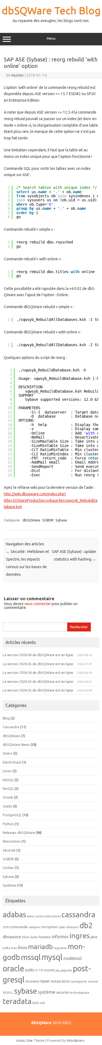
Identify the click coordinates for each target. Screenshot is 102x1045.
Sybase (61, 520)
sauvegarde (79, 981)
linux (22, 947)
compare (34, 927)
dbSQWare (31, 520)
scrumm (93, 981)
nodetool (72, 958)
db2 (86, 925)
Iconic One (24, 1040)
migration (60, 948)
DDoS (25, 937)
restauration (60, 981)
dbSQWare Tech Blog (51, 10)
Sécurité (9, 850)
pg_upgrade (63, 970)
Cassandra (11, 727)
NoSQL (8, 788)
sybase (25, 990)
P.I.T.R (39, 970)
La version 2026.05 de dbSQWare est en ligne (38, 664)
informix (60, 936)
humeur (45, 937)
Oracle (8, 797)
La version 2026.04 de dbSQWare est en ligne (38, 672)
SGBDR (48, 520)
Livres (7, 771)
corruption (49, 927)
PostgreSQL (12, 815)
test (35, 1003)
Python (8, 824)
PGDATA (49, 970)
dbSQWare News (16, 744)
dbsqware (12, 936)
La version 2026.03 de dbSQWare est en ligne (38, 681)
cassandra (78, 914)
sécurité (62, 992)
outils (30, 970)
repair (45, 981)
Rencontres (12, 841)
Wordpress (76, 1040)
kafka (6, 948)
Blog (6, 718)
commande (18, 927)
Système (9, 885)
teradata (17, 1001)
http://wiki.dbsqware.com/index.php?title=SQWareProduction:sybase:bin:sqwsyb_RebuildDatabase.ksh (50, 500)
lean (14, 948)
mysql (52, 957)
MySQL (8, 780)
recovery (32, 981)
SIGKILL (8, 992)
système (46, 991)
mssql (31, 957)
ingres (79, 935)
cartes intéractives (48, 916)
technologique (79, 992)
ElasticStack (12, 762)
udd (42, 1003)
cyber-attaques (68, 927)
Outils (7, 806)
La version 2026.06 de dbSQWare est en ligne (38, 655)
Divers (8, 753)
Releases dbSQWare (19, 832)
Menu (51, 38)
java (94, 937)
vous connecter (37, 604)
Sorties (8, 867)
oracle (13, 968)
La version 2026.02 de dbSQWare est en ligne (38, 690)
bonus (31, 916)
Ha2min (17, 75)
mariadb (40, 946)
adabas (14, 914)
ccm (6, 927)
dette (34, 937)
